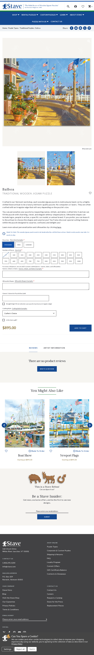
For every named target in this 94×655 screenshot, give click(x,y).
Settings (7, 649)
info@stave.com (9, 567)
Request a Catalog (54, 598)
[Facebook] (71, 28)
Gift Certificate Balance (57, 570)
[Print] (80, 28)
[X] (85, 28)
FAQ (49, 558)
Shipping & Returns (55, 554)
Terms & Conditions (10, 609)
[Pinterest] (89, 28)
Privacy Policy (17, 644)
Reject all (20, 649)
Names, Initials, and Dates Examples (30, 269)
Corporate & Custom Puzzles (59, 550)
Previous (4, 425)
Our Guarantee (8, 602)
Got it (32, 649)
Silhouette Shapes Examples (24, 281)
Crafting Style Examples (19, 308)
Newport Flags (69, 455)
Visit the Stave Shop (10, 598)
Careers (50, 594)
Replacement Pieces (55, 606)
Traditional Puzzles (27, 28)
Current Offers (53, 566)
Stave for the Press (55, 602)
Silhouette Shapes (18, 281)
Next (89, 425)
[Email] (76, 28)
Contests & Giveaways (56, 574)
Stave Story (7, 590)
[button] (68, 6)
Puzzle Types (13, 28)
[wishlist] (90, 193)
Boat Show (25, 455)
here (59, 227)
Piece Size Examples (16, 240)
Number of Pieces (12, 250)
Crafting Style (14, 309)
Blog (4, 594)
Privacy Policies (8, 606)
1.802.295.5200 (8, 563)
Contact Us (56, 21)
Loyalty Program (53, 562)
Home (4, 28)
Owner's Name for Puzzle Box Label (14, 293)
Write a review (47, 369)
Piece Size (13, 240)
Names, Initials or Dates (31, 268)
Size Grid (18, 250)
